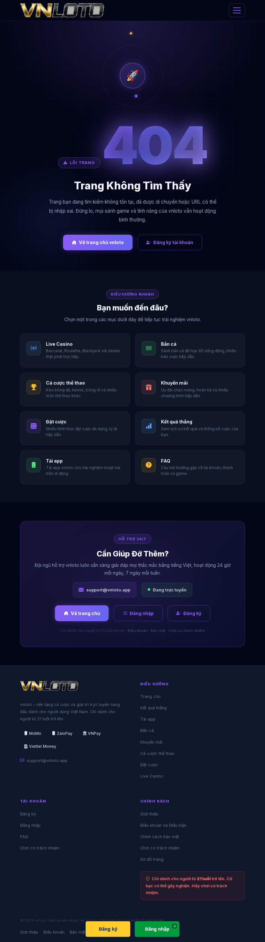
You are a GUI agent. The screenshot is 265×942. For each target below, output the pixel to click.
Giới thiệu (149, 814)
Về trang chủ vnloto (101, 242)
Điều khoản (138, 630)
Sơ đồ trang (152, 859)
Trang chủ (150, 696)
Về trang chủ (85, 613)
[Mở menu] (237, 10)
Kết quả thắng (153, 707)
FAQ (24, 836)
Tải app (147, 719)
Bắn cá (147, 730)
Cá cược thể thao (157, 753)
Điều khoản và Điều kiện (163, 825)
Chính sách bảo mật (159, 836)
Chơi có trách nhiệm (186, 630)
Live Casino (151, 776)
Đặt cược (149, 764)
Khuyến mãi (151, 742)
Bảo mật (158, 630)
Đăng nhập (142, 613)
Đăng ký (192, 613)
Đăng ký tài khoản (173, 242)
